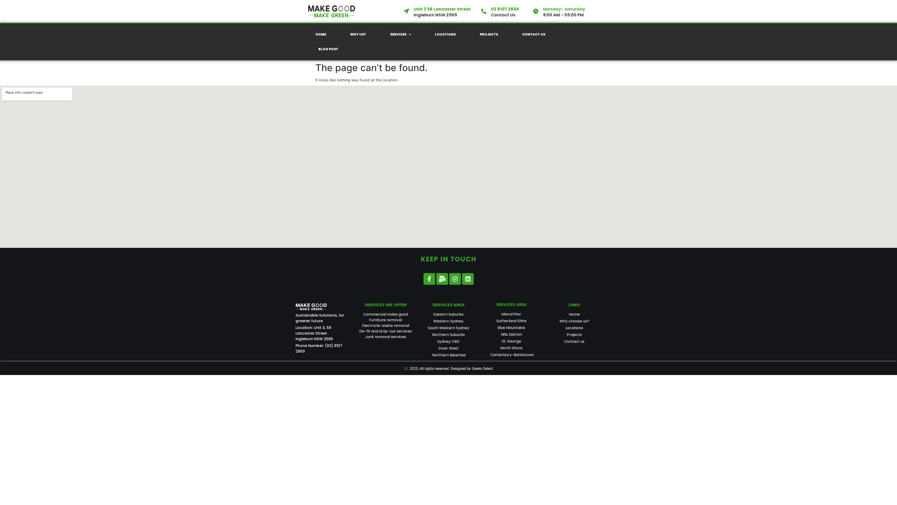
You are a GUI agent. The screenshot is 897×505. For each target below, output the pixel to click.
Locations (445, 34)
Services (398, 34)
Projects (489, 34)
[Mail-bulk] (442, 279)
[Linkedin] (468, 279)
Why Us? (358, 34)
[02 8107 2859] (483, 11)
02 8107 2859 (505, 9)
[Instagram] (455, 279)
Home (321, 34)
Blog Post (328, 49)
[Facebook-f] (429, 279)
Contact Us (533, 34)
